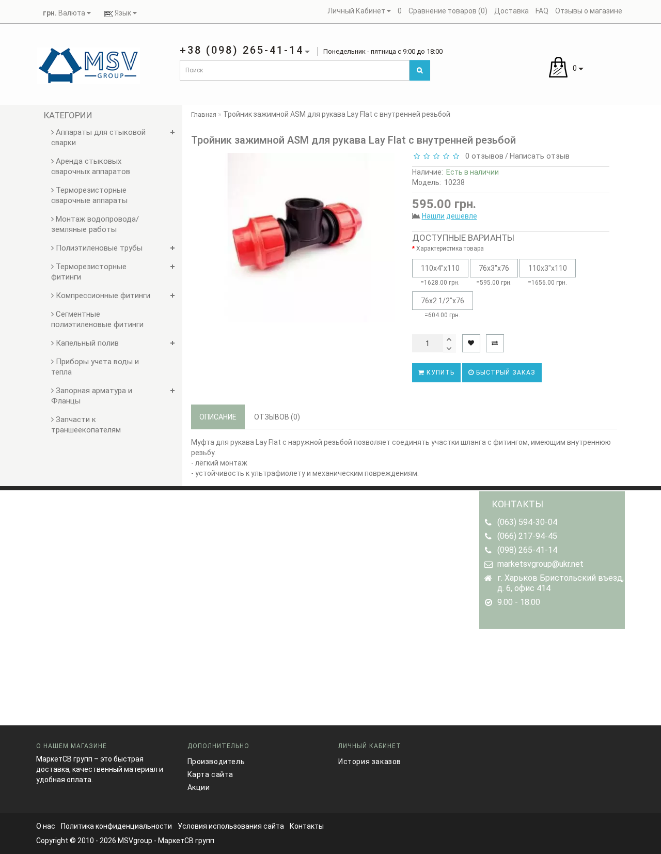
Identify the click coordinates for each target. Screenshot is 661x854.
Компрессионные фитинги (102, 295)
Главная (203, 114)
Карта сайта (210, 774)
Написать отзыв (540, 156)
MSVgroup (135, 840)
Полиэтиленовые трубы (98, 248)
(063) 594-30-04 (527, 522)
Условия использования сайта (231, 826)
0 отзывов (482, 156)
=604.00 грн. (442, 308)
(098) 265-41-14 (527, 550)
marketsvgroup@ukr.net (540, 564)
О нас (45, 826)
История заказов (369, 761)
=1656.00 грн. (547, 275)
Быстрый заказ (505, 372)
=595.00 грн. (494, 275)
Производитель (216, 761)
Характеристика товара (450, 248)
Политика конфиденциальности (116, 826)
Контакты (307, 826)
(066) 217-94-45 (527, 536)
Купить (439, 372)
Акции (198, 787)
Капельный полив (86, 343)
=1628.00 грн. (440, 275)
